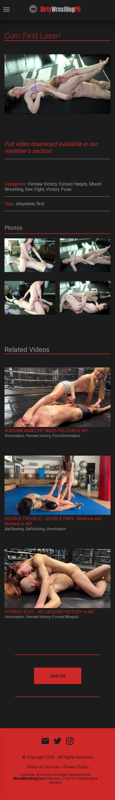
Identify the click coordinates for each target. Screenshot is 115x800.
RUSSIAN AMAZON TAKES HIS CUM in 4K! (46, 430)
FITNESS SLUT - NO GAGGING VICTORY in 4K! (49, 611)
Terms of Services (43, 767)
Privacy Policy (76, 767)
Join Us (57, 676)
